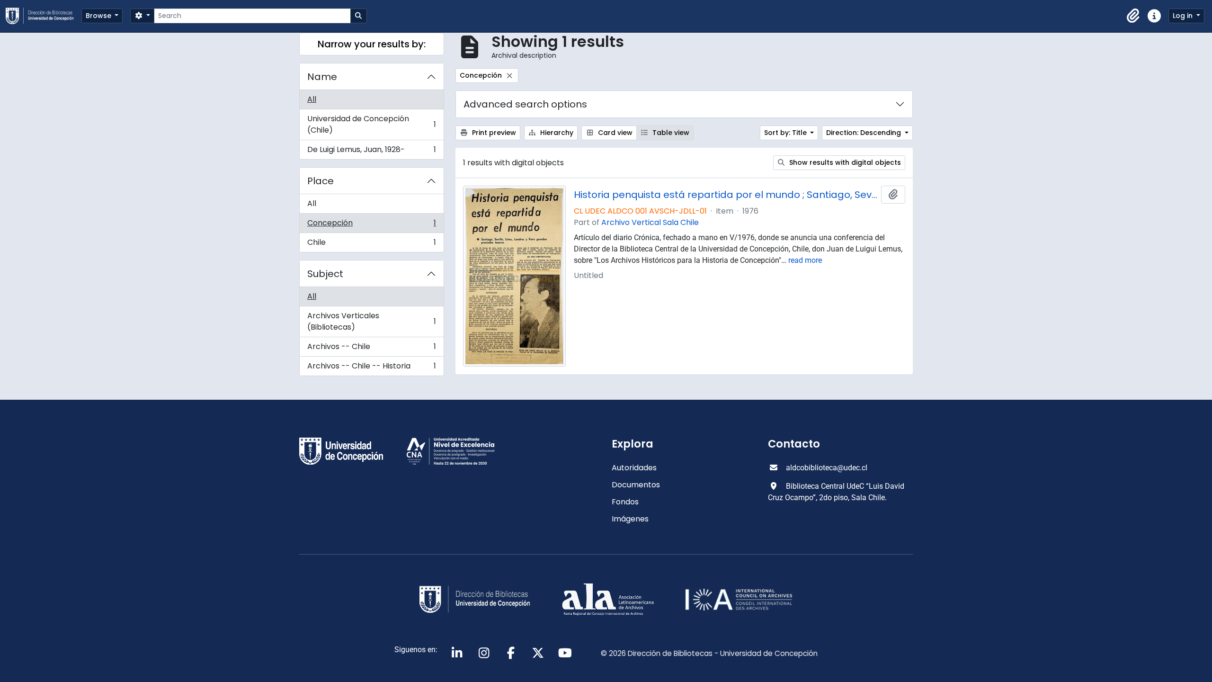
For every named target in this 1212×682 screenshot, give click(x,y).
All (311, 99)
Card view (614, 132)
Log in (1183, 15)
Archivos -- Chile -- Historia (371, 368)
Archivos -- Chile (371, 349)
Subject (325, 273)
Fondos (625, 501)
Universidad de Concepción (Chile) (371, 124)
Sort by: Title (786, 132)
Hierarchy (555, 132)
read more (805, 260)
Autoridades (634, 467)
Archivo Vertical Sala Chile (650, 222)
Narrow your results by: (372, 44)
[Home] (43, 16)
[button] (1133, 16)
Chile (371, 244)
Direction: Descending (864, 132)
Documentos (636, 484)
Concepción (371, 225)
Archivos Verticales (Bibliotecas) (371, 321)
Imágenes (630, 518)
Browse (99, 15)
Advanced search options (525, 104)
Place (320, 181)
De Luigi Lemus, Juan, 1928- (371, 151)
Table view (670, 132)
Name (322, 76)
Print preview (493, 132)
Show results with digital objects (844, 162)
